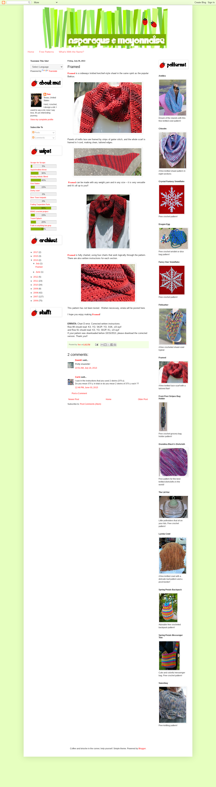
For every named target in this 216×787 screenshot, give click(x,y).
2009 (36, 289)
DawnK (78, 360)
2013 (36, 260)
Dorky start (35, 191)
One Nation (35, 183)
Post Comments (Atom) (90, 404)
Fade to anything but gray (40, 225)
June (38, 272)
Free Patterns (46, 51)
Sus (49, 94)
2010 (36, 285)
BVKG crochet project (39, 211)
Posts (37, 132)
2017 (36, 252)
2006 (36, 300)
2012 (36, 277)
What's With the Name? (71, 51)
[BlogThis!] (105, 344)
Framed (39, 267)
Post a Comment (79, 393)
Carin (77, 377)
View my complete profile (41, 119)
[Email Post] (96, 345)
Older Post (143, 399)
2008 (36, 293)
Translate (53, 71)
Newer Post (73, 399)
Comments (39, 138)
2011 (36, 281)
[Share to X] (108, 344)
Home (31, 51)
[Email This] (102, 344)
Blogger (142, 748)
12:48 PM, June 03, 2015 (86, 387)
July (38, 263)
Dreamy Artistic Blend (39, 177)
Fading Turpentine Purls (40, 204)
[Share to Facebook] (111, 344)
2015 (36, 256)
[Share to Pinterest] (115, 344)
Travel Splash (36, 218)
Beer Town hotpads (38, 197)
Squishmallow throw (38, 170)
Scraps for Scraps (37, 163)
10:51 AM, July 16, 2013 (86, 368)
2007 (36, 296)
